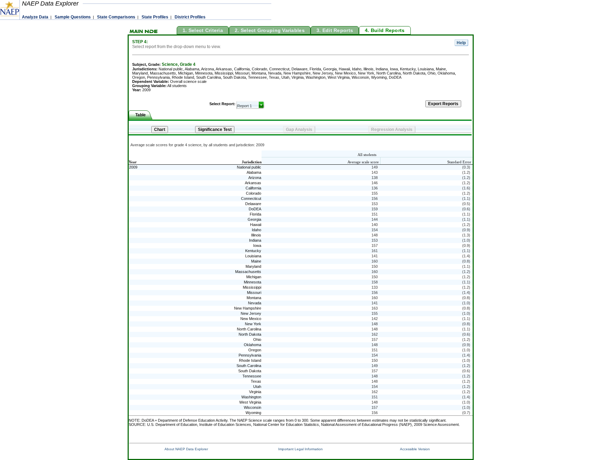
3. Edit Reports (334, 30)
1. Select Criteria (203, 30)
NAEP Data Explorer (50, 3)
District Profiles (190, 17)
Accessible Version (415, 449)
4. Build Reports (384, 30)
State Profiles (155, 17)
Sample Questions (73, 17)
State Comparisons (116, 17)
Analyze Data (35, 17)
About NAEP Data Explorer (186, 449)
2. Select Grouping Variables (270, 30)
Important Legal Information (300, 449)
